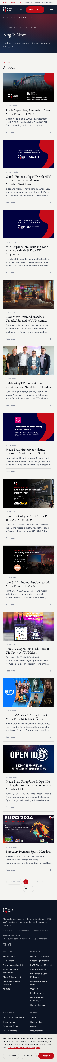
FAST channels (10, 1030)
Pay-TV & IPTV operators (14, 1017)
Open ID (34, 988)
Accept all (46, 1055)
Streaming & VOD (11, 1026)
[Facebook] (9, 944)
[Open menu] (51, 10)
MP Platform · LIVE (13, 2)
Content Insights (37, 1005)
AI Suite (6, 988)
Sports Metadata (38, 969)
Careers (33, 1026)
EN (18, 10)
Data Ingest (8, 960)
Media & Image (37, 993)
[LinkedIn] (4, 944)
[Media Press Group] (7, 9)
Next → (28, 889)
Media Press (9, 17)
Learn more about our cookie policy (24, 1047)
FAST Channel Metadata (41, 965)
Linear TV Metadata (39, 956)
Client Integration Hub (13, 965)
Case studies (36, 1022)
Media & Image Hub (12, 977)
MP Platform (9, 956)
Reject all (28, 1055)
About (33, 1017)
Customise (11, 1055)
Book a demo (35, 9)
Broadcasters (9, 1022)
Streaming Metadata (39, 960)
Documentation (37, 1030)
